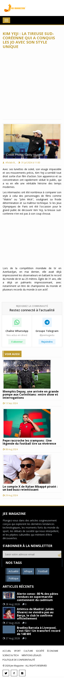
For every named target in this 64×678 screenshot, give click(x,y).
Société (40, 650)
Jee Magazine (14, 8)
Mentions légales (31, 655)
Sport (17, 650)
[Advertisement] (32, 84)
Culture (28, 650)
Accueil (6, 650)
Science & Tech (10, 655)
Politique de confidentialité (18, 659)
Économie (52, 650)
